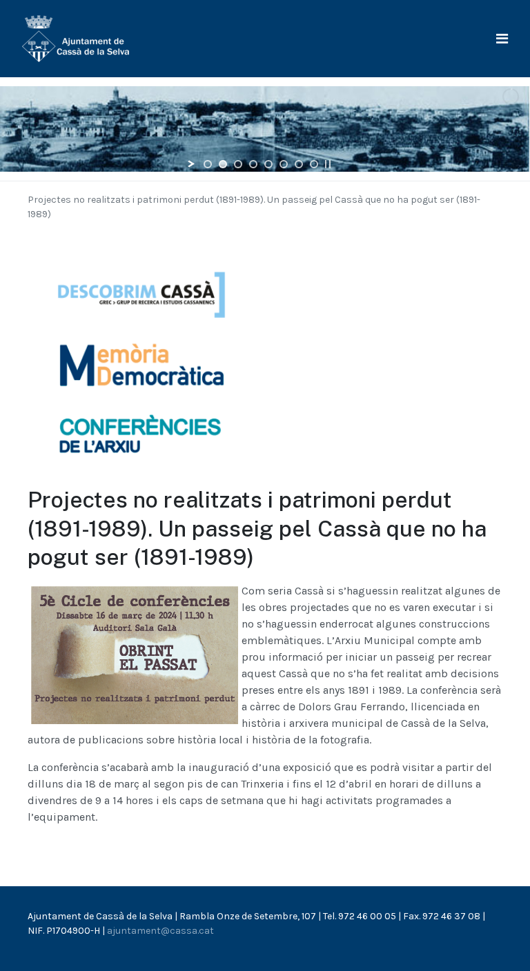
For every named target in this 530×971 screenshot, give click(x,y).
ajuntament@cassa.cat (160, 931)
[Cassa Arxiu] (75, 37)
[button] (502, 39)
